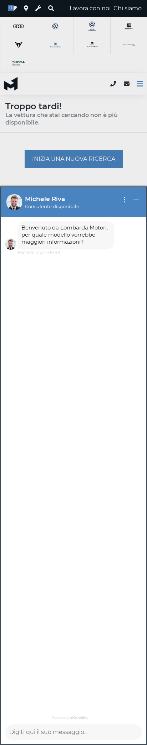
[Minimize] (136, 200)
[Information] (125, 200)
